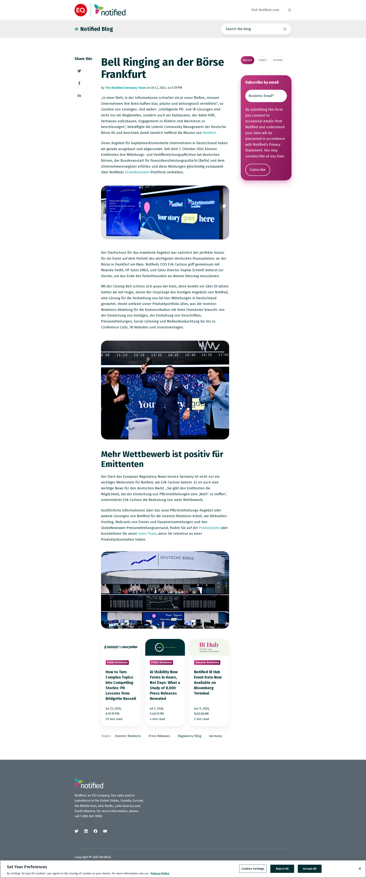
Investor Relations (128, 736)
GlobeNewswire (137, 172)
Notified (209, 133)
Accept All (309, 868)
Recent (247, 60)
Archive (278, 60)
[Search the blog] (285, 29)
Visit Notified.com (265, 10)
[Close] (360, 868)
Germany (215, 736)
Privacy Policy (160, 873)
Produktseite (209, 528)
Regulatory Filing (189, 736)
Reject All (282, 868)
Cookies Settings (252, 868)
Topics (262, 60)
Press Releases (159, 736)
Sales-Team (147, 533)
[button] (289, 10)
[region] (183, 869)
